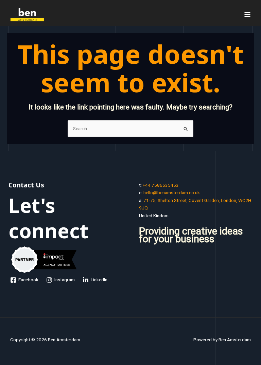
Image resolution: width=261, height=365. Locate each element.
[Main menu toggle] (248, 14)
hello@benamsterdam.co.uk (171, 192)
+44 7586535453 (161, 185)
